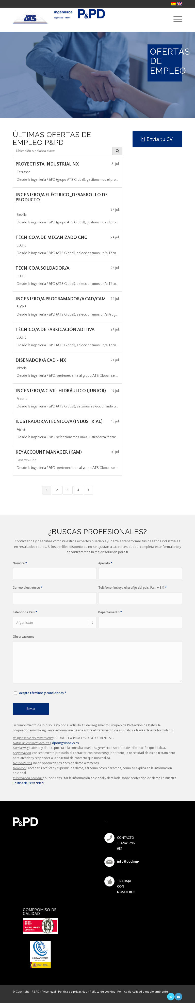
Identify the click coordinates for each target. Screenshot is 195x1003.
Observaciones (23, 636)
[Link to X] (171, 996)
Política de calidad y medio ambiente (142, 991)
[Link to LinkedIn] (178, 996)
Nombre (20, 563)
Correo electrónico (28, 587)
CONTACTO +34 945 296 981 (126, 843)
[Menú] (175, 19)
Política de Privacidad (28, 783)
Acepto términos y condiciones (41, 693)
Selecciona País (25, 612)
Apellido (105, 563)
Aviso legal (49, 991)
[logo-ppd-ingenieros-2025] (79, 19)
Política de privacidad (72, 991)
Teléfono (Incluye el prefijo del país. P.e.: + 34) (132, 587)
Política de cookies (102, 991)
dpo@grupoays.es (65, 743)
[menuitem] (175, 19)
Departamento (110, 612)
